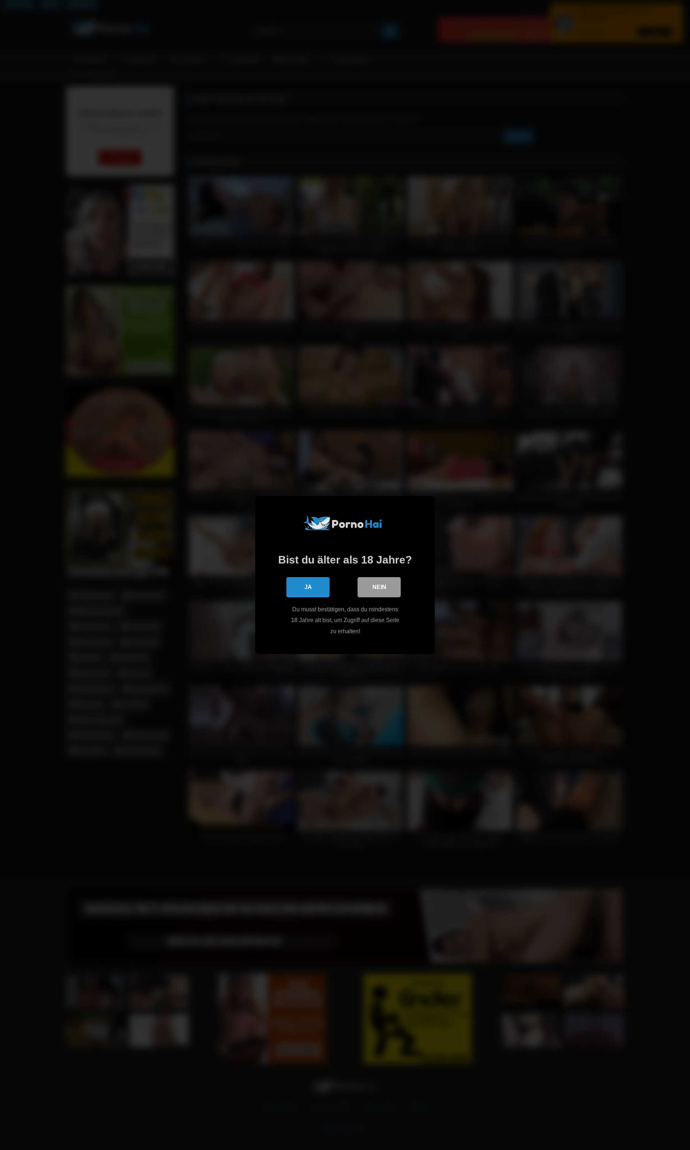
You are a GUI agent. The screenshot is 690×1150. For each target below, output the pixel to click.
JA (308, 587)
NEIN (379, 587)
